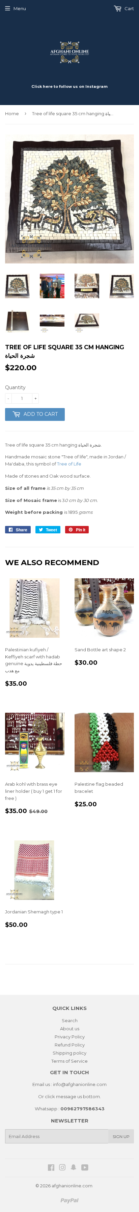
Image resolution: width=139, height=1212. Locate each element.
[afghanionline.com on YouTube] (84, 1168)
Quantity (15, 387)
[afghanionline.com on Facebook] (51, 1168)
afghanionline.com (72, 1185)
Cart (128, 8)
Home (12, 113)
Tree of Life (69, 463)
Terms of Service (69, 1061)
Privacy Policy (70, 1036)
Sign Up (121, 1136)
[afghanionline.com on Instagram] (62, 1168)
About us (69, 1028)
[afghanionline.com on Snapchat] (73, 1168)
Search (70, 1020)
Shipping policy (69, 1053)
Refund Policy (70, 1044)
